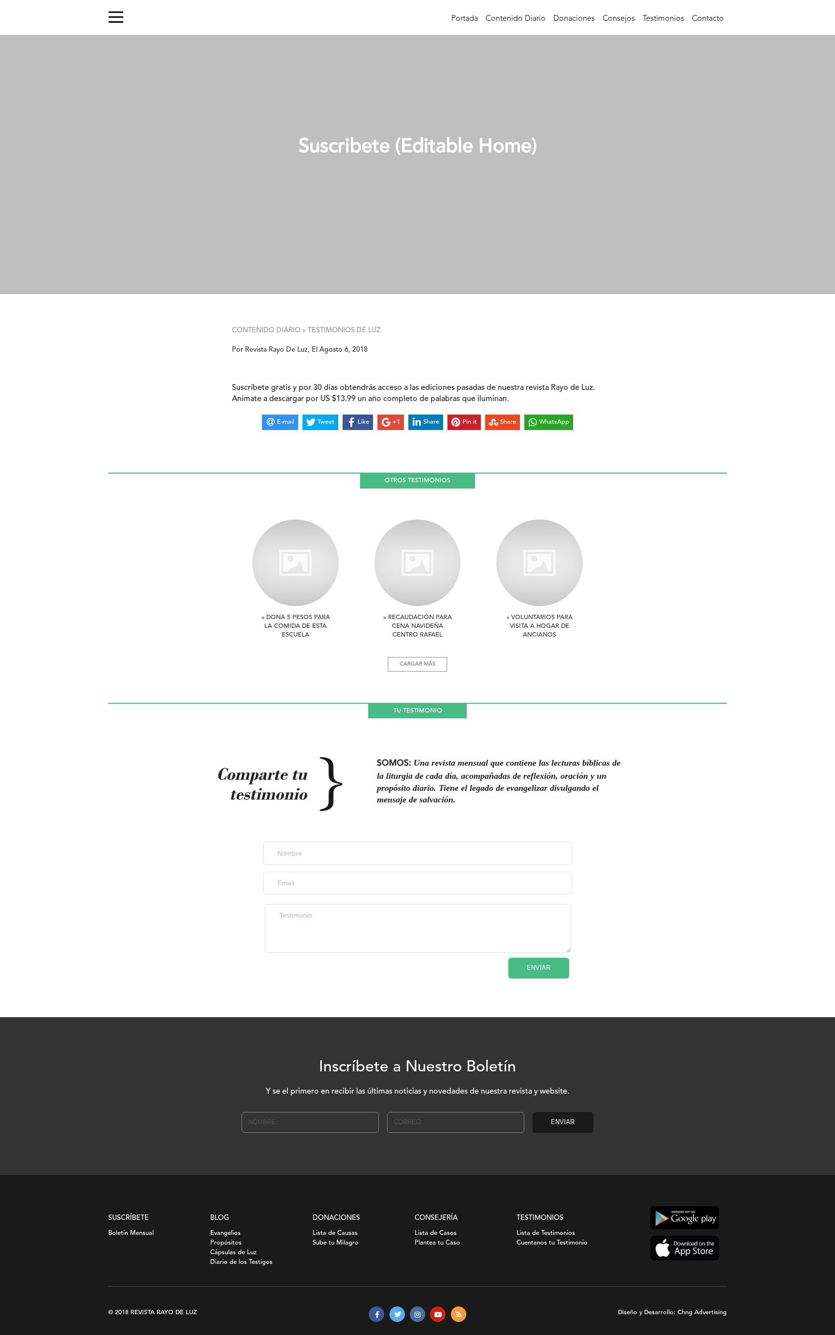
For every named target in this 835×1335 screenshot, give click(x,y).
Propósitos (226, 1243)
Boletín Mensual (131, 1233)
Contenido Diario (516, 19)
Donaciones (574, 19)
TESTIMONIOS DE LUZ (344, 330)
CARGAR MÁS (417, 664)
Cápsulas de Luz (233, 1252)
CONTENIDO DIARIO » (269, 330)
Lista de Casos (436, 1233)
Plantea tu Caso (437, 1243)
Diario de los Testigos (241, 1262)
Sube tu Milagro (336, 1243)
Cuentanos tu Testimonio (552, 1243)
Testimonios (663, 19)
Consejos (619, 19)
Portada (464, 19)
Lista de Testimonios (546, 1233)
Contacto (708, 19)
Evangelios (225, 1233)
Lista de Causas (335, 1233)
